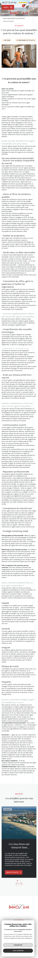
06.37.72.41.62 (9, 2)
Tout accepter (18, 950)
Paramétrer (18, 945)
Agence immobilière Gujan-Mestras (14, 18)
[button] (21, 883)
